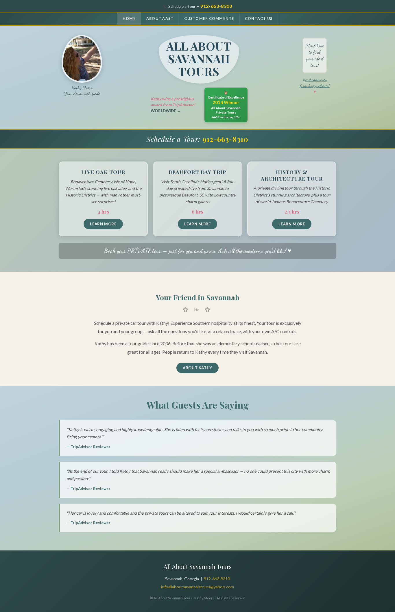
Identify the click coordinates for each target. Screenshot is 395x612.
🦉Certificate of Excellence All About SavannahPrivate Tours (226, 105)
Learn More (103, 224)
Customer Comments (209, 18)
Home (129, 18)
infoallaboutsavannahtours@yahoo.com (197, 586)
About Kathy (197, 368)
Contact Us (258, 18)
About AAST (159, 18)
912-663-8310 (216, 6)
